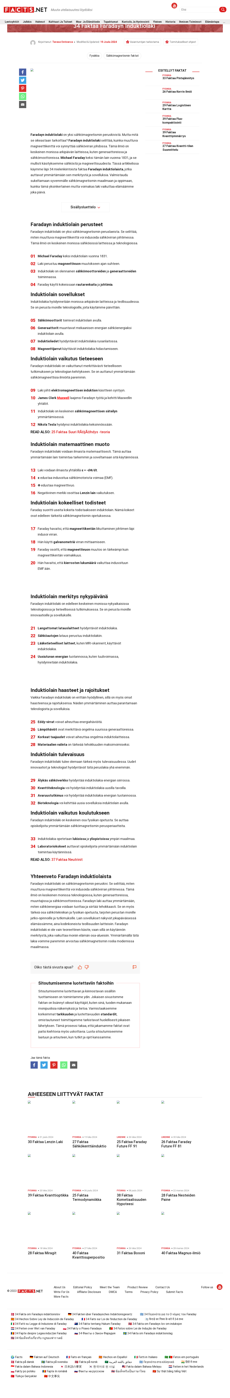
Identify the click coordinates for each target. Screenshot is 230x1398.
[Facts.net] (25, 9)
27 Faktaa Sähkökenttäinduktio (89, 1144)
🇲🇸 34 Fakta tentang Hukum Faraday (97, 1324)
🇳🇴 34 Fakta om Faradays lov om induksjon (155, 1324)
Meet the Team (110, 1287)
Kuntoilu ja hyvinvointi (135, 22)
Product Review (137, 1287)
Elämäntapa (212, 22)
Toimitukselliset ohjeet (182, 41)
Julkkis (27, 22)
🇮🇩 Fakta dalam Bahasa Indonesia (32, 1366)
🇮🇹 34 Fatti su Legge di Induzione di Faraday (39, 1324)
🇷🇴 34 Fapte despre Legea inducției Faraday (39, 1333)
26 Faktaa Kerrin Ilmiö (177, 91)
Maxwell (63, 398)
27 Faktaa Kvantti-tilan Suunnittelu (177, 147)
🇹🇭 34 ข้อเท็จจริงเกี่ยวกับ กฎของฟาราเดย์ (36, 1338)
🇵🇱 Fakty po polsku (23, 1371)
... (224, 22)
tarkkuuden (65, 1014)
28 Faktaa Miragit (42, 1253)
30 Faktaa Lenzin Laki (45, 1142)
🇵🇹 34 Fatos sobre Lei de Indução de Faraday (138, 1328)
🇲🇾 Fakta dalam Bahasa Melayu (141, 1366)
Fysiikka (94, 55)
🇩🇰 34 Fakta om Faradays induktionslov (35, 1314)
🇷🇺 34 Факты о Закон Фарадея (94, 1333)
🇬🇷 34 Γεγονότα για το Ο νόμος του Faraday (168, 1314)
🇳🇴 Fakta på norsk (86, 1362)
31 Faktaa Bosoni (131, 1253)
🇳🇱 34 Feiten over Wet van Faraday (33, 1328)
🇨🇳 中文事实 (52, 1376)
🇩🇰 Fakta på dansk (22, 1362)
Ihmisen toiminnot (190, 22)
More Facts (61, 1296)
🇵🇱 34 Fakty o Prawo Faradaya (82, 1328)
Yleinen (157, 22)
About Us (59, 1287)
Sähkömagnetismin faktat (122, 55)
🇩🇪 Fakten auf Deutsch (44, 1357)
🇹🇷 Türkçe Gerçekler (24, 1376)
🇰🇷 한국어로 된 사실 (102, 1366)
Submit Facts (174, 1292)
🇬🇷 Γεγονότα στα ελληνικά (156, 1362)
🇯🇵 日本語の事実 (71, 1366)
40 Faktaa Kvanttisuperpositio (88, 1255)
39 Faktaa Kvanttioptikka (48, 1195)
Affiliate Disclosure (89, 1292)
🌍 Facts (16, 1357)
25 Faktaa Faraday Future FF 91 (132, 1144)
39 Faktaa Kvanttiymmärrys (174, 134)
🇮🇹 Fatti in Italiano (145, 1357)
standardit (109, 1014)
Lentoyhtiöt (12, 22)
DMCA (113, 1292)
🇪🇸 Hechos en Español (113, 1357)
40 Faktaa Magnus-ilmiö (181, 1253)
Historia (170, 22)
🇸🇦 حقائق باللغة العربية (118, 1362)
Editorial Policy (82, 1287)
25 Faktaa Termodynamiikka (86, 1197)
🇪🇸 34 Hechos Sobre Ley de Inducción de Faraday (42, 1319)
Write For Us (61, 1292)
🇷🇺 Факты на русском (89, 1371)
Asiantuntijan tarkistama (144, 41)
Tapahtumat (111, 22)
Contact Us (162, 1287)
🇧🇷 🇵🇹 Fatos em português (182, 1357)
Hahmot (40, 22)
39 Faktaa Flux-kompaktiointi (172, 120)
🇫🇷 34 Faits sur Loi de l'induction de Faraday (109, 1319)
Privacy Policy (149, 1292)
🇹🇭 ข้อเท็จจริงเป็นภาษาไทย (128, 1371)
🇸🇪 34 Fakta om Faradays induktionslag (147, 1333)
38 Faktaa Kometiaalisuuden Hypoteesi (131, 1199)
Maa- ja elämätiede (88, 22)
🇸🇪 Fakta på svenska (54, 1362)
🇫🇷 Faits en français (78, 1357)
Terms (129, 1292)
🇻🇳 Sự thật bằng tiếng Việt (170, 1371)
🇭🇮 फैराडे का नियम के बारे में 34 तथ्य (164, 1319)
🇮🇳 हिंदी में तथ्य (189, 1362)
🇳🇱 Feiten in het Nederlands (186, 1366)
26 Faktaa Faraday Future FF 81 (176, 1144)
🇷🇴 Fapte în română (54, 1371)
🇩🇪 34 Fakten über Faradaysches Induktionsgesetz (100, 1314)
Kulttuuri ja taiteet (60, 22)
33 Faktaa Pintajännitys (178, 78)
